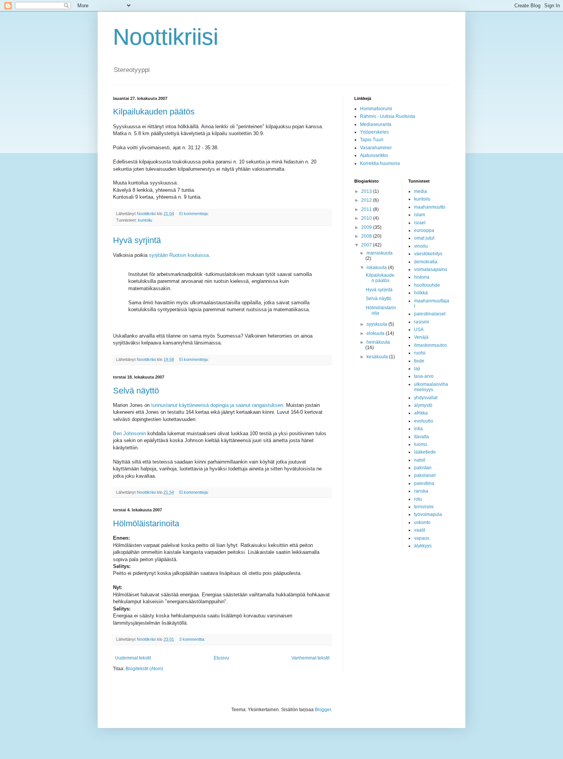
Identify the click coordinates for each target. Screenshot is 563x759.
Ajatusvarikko (374, 155)
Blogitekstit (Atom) (144, 668)
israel (420, 222)
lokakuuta (377, 267)
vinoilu (421, 246)
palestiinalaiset (429, 314)
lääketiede (425, 452)
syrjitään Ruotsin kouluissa (179, 255)
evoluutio (423, 421)
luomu (420, 444)
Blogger (323, 709)
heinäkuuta (378, 342)
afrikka (421, 413)
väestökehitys (428, 253)
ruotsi (420, 353)
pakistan (423, 467)
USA (419, 329)
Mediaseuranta (375, 124)
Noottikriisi (165, 37)
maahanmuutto (429, 207)
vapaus (421, 538)
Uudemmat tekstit (133, 658)
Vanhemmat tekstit (310, 658)
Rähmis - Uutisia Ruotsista (387, 116)
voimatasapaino (430, 269)
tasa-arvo (424, 376)
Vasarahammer (376, 147)
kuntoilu (145, 220)
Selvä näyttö (136, 390)
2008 (367, 236)
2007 (367, 245)
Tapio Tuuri (371, 139)
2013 (367, 191)
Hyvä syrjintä (137, 240)
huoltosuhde (427, 285)
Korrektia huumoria (380, 163)
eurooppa (424, 230)
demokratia (425, 261)
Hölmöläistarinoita (146, 523)
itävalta (421, 436)
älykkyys (423, 545)
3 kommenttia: (192, 639)
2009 (367, 227)
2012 (367, 200)
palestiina (424, 483)
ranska (421, 491)
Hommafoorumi (376, 108)
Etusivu (221, 658)
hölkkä (421, 292)
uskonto (422, 522)
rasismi (421, 322)
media (420, 191)
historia (421, 277)
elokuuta (376, 333)
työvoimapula (428, 514)
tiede (419, 361)
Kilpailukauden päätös (154, 111)
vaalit (419, 530)
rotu (418, 499)
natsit (419, 460)
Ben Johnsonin (129, 433)
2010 (367, 218)
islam (419, 214)
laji (417, 368)
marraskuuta (380, 253)
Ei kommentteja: (194, 213)
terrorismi (424, 506)
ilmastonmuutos (430, 345)
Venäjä (421, 337)
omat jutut (424, 238)
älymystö (423, 405)
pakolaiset (424, 475)
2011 (367, 209)
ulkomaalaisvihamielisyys (431, 387)
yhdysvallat (425, 397)
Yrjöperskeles (374, 132)
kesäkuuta (378, 356)
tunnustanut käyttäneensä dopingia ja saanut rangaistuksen (217, 405)
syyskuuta (377, 324)
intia (418, 428)
